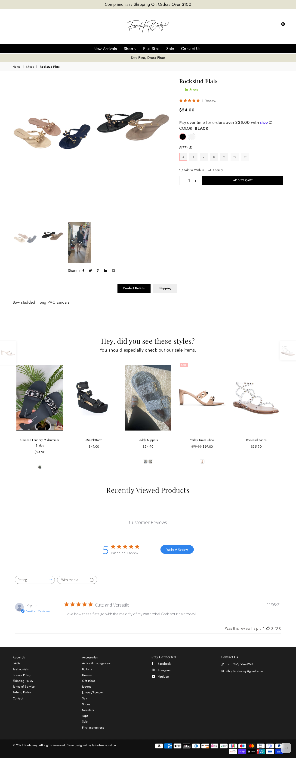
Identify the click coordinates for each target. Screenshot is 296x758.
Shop (129, 49)
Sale (170, 49)
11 (245, 157)
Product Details (134, 288)
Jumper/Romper (92, 692)
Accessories (90, 657)
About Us (19, 657)
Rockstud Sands (256, 440)
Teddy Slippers (148, 440)
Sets (84, 698)
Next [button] (168, 149)
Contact (18, 698)
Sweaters (88, 710)
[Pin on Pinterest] (98, 270)
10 (234, 157)
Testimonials (20, 669)
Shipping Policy (23, 681)
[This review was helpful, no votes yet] (268, 628)
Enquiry (217, 170)
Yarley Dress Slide (202, 440)
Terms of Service (24, 686)
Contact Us (190, 49)
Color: (193, 128)
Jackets (86, 686)
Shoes (30, 67)
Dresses (87, 675)
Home (16, 67)
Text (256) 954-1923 (239, 664)
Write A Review (177, 549)
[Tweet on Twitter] (90, 270)
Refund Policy (22, 692)
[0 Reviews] (39, 398)
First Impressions (93, 727)
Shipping (165, 288)
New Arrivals (105, 49)
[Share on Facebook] (83, 270)
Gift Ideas (88, 681)
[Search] (255, 26)
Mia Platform (94, 440)
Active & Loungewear (96, 663)
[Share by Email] (113, 270)
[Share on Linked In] (105, 270)
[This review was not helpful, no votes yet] (276, 628)
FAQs (16, 663)
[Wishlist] (270, 26)
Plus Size (151, 49)
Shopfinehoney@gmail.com (244, 671)
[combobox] (35, 580)
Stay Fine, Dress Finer (148, 57)
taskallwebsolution (104, 745)
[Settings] (262, 26)
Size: (185, 148)
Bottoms (87, 669)
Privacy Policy (22, 675)
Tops (85, 716)
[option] (148, 57)
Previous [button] (14, 149)
